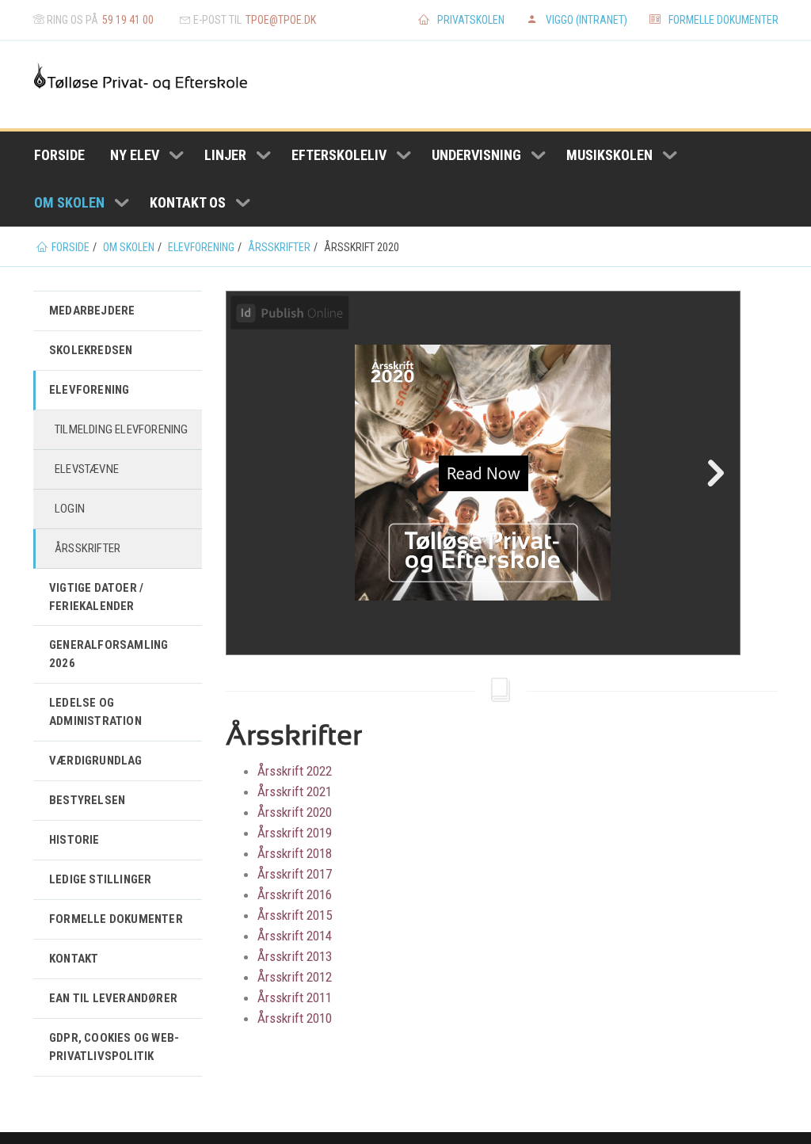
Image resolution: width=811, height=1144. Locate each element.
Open (177, 155)
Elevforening (89, 390)
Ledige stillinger (100, 879)
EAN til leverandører (113, 998)
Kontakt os (188, 202)
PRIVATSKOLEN (470, 19)
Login (70, 508)
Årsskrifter (87, 548)
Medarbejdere (92, 310)
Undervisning (476, 155)
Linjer (225, 155)
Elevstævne (87, 469)
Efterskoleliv (338, 155)
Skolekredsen (90, 350)
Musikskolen (609, 155)
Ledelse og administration (95, 712)
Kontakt (73, 958)
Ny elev (134, 155)
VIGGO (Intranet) (586, 19)
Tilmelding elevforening (121, 429)
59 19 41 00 (128, 19)
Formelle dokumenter (723, 19)
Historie (74, 840)
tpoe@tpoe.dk (281, 19)
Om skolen (69, 202)
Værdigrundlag (96, 760)
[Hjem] (141, 75)
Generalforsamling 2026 (108, 654)
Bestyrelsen (87, 800)
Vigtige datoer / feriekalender (96, 597)
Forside (59, 155)
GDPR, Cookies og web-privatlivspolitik (114, 1047)
